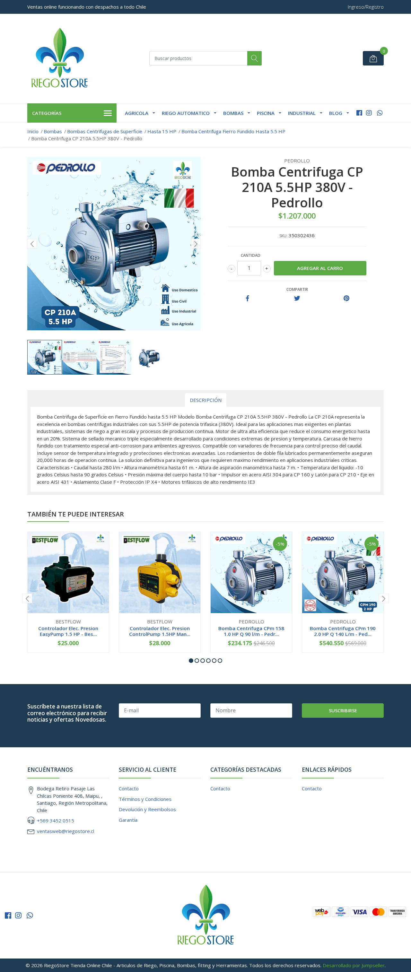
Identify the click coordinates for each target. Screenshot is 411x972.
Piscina (266, 113)
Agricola (136, 113)
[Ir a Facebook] (359, 112)
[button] (191, 660)
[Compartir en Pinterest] (346, 298)
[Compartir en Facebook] (247, 298)
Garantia (128, 820)
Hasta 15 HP (161, 131)
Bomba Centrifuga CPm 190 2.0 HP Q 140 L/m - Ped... (343, 631)
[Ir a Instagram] (369, 112)
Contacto (129, 788)
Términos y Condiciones (145, 799)
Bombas (233, 113)
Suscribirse (343, 710)
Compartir (297, 289)
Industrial (302, 113)
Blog (335, 113)
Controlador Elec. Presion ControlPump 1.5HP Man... (159, 631)
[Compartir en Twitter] (297, 298)
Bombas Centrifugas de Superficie (104, 131)
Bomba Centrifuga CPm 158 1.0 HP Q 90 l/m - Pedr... (251, 631)
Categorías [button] (46, 113)
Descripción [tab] (206, 400)
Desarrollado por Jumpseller (354, 965)
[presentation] (32, 243)
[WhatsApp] (380, 112)
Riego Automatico (186, 113)
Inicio (33, 131)
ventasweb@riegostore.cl (65, 831)
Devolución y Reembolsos (147, 809)
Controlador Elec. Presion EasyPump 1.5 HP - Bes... (68, 631)
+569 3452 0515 (55, 820)
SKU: (283, 236)
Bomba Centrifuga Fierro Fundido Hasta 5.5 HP (233, 131)
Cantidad (250, 255)
